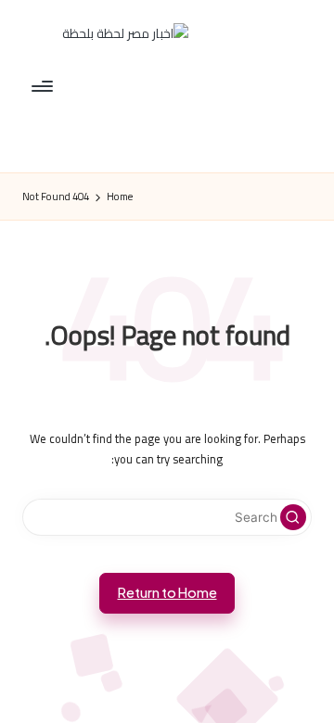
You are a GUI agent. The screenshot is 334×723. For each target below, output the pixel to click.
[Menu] (43, 86)
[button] (293, 517)
